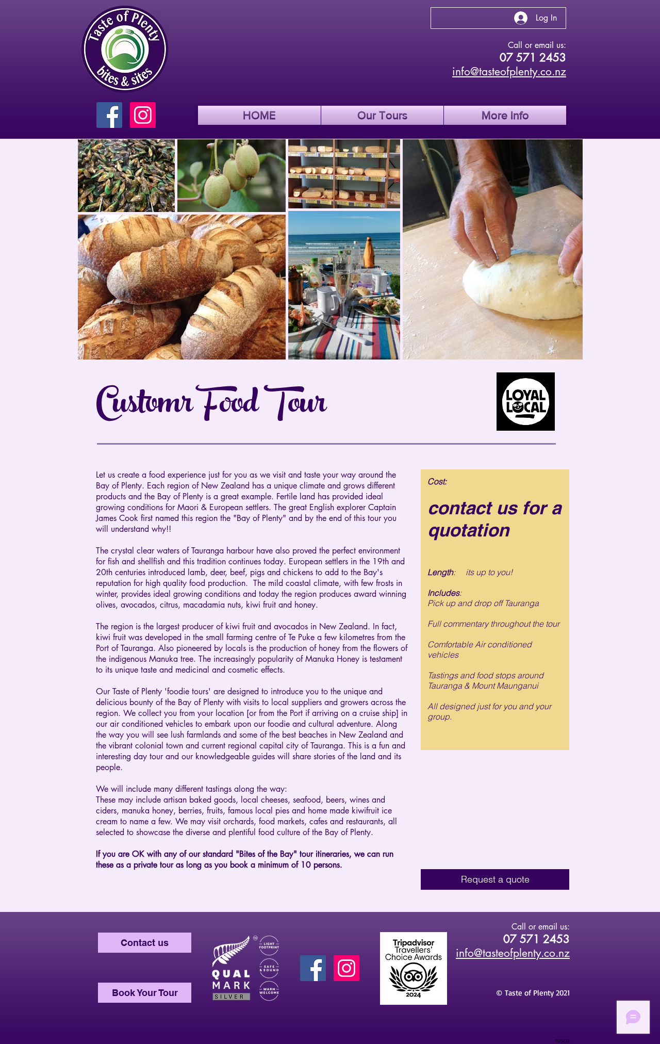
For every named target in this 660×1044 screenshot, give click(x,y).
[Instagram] (143, 115)
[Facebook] (109, 115)
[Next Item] (565, 249)
